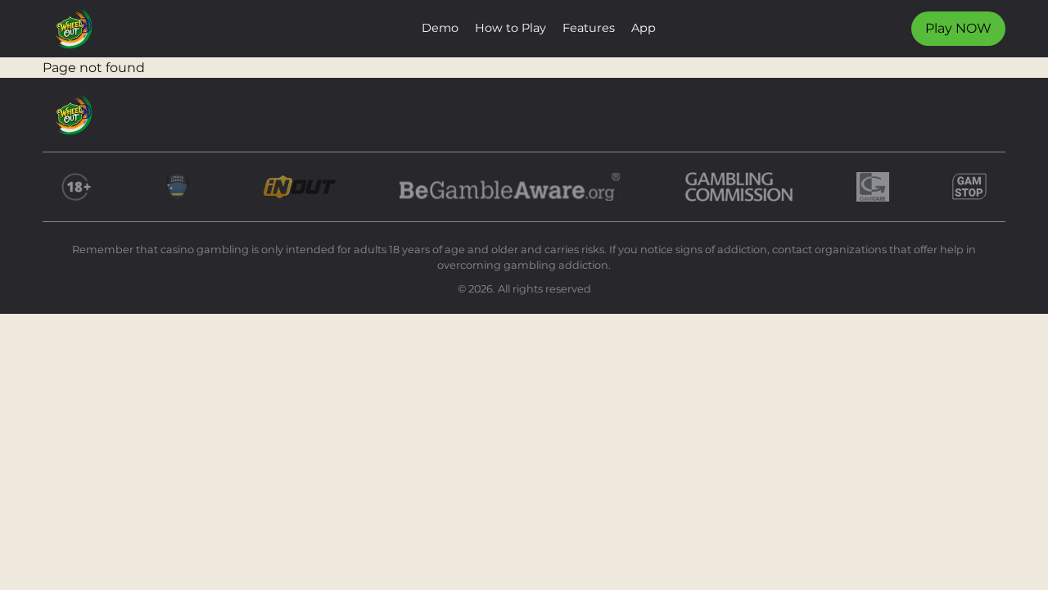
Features (588, 27)
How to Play (510, 27)
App (643, 27)
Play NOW (958, 28)
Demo (440, 27)
